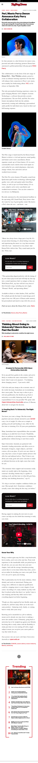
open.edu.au (14, 639)
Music (8, 10)
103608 (13, 643)
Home (3, 10)
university (10, 645)
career (32, 419)
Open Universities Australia (12, 402)
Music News (14, 10)
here (32, 306)
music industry (31, 643)
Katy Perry (19, 312)
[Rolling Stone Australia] (19, 5)
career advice (21, 643)
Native (25, 312)
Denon (13, 312)
